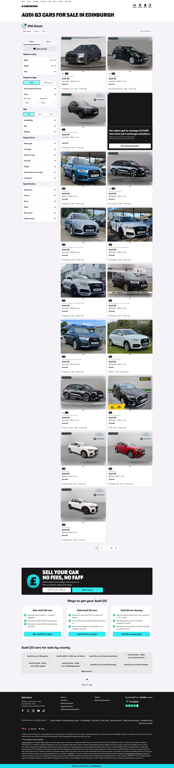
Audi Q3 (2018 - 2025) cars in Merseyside (37, 664)
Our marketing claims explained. (33, 739)
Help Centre (27, 697)
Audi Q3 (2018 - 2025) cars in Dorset (70, 656)
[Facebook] (23, 711)
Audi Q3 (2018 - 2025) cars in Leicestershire (136, 656)
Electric (43, 1)
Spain (43, 729)
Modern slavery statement (131, 720)
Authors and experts (67, 703)
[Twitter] (28, 711)
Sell (49, 1)
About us (63, 697)
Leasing (36, 1)
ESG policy (95, 720)
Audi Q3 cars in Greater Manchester (103, 656)
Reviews (68, 1)
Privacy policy (104, 720)
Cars (32, 42)
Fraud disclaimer (86, 720)
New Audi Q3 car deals (42, 634)
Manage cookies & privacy (71, 720)
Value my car (87, 590)
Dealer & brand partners (102, 700)
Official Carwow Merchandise (70, 709)
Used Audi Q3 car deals (87, 634)
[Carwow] (30, 6)
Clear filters (27, 31)
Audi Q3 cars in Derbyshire (37, 656)
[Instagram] (33, 711)
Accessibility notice (146, 720)
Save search (41, 49)
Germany (34, 729)
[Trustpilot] (138, 703)
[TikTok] (43, 711)
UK (25, 729)
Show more (86, 671)
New (23, 1)
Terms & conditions (56, 720)
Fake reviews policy (116, 720)
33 (111, 548)
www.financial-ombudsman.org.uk (137, 753)
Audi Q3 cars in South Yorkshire (136, 665)
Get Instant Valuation (130, 146)
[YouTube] (38, 711)
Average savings (27, 742)
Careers (97, 697)
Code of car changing (145, 723)
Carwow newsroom (67, 706)
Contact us (64, 700)
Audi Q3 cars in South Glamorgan (103, 665)
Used (29, 1)
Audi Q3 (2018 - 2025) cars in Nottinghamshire (70, 664)
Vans (55, 1)
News (61, 1)
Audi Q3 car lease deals (131, 634)
